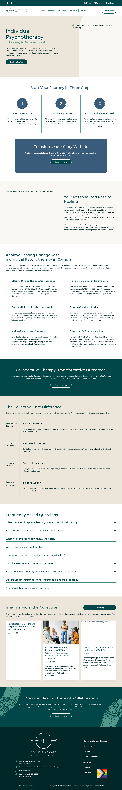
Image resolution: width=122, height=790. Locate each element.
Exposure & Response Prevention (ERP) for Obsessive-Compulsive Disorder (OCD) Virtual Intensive (57, 653)
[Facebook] (7, 3)
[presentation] (61, 632)
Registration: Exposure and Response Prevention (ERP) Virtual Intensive (21, 626)
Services (86, 751)
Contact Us (87, 772)
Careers (86, 767)
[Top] (118, 787)
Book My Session (16, 62)
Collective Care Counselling (70, 786)
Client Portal (88, 746)
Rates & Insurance (90, 757)
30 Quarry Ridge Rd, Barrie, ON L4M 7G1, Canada (29, 762)
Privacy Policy (28, 786)
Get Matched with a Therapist (95, 741)
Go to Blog (100, 608)
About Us (87, 762)
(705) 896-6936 (24, 770)
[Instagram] (10, 3)
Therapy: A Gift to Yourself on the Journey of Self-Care (98, 648)
